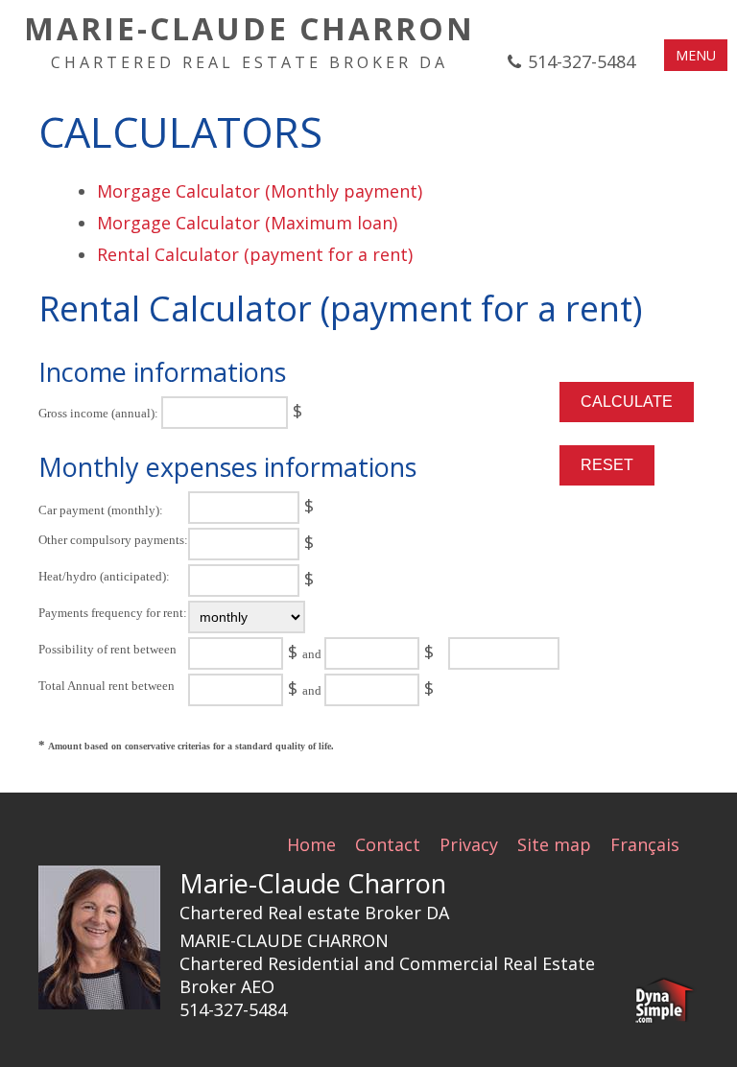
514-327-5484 (581, 61)
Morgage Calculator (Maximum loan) (247, 222)
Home (311, 844)
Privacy (469, 844)
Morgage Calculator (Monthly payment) (259, 190)
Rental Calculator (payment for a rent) (255, 254)
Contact (387, 844)
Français (644, 844)
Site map (554, 844)
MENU (696, 55)
